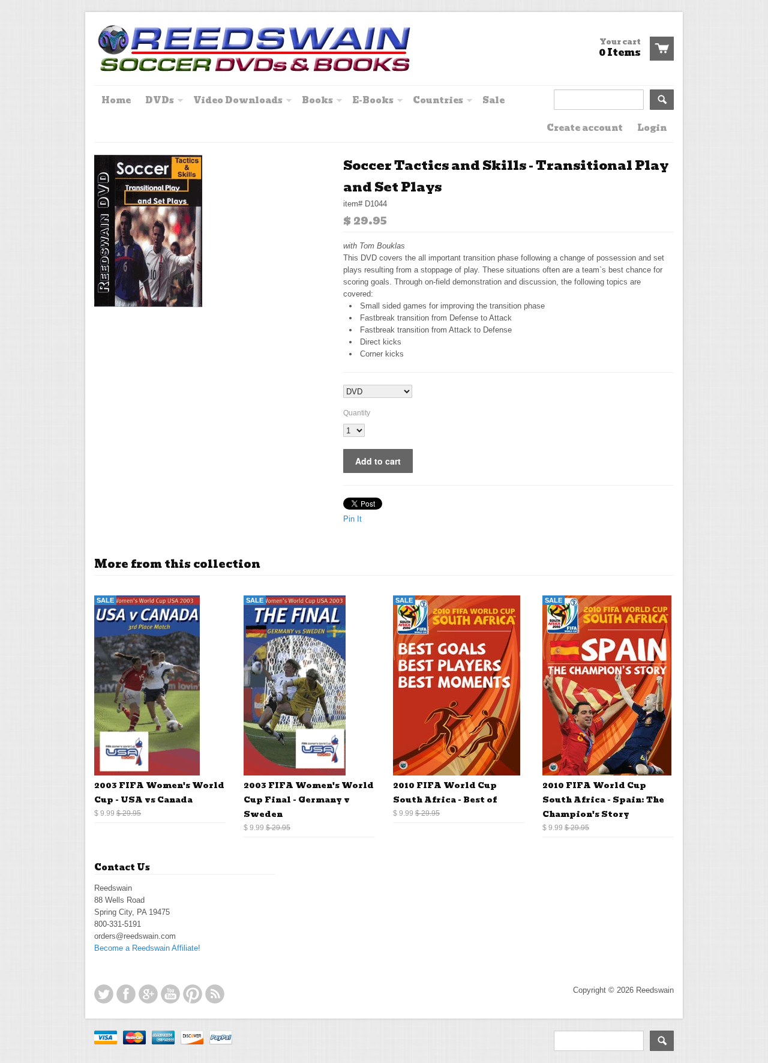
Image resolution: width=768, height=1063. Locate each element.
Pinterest (192, 994)
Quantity (356, 413)
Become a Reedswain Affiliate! (147, 948)
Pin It (352, 518)
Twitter (103, 994)
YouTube (170, 994)
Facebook (126, 994)
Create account (585, 127)
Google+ (148, 994)
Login (652, 127)
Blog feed (214, 994)
